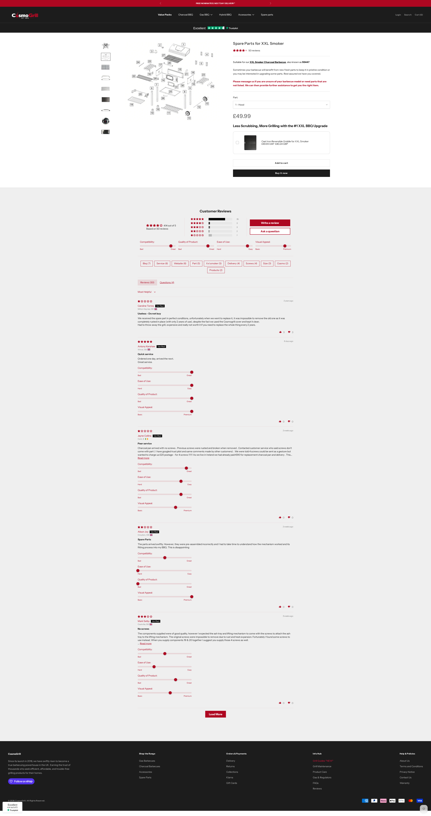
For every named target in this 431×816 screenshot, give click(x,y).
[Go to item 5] (105, 89)
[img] (145, 301)
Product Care (320, 771)
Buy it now (281, 173)
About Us (405, 760)
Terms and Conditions (411, 766)
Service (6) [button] (162, 263)
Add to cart (281, 163)
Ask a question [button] (270, 231)
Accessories (244, 14)
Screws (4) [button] (251, 263)
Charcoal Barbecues (149, 766)
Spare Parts (145, 777)
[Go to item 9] (105, 132)
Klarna (229, 777)
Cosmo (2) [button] (282, 263)
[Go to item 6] (105, 100)
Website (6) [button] (180, 263)
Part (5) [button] (196, 263)
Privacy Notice (407, 771)
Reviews (317, 788)
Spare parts (267, 14)
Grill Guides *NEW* (323, 760)
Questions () (167, 282)
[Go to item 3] (105, 67)
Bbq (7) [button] (147, 263)
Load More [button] (215, 714)
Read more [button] (143, 458)
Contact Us (405, 777)
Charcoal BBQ (185, 14)
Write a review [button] (270, 223)
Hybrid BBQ (225, 14)
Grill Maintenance (322, 766)
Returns (230, 766)
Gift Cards (231, 783)
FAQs (316, 783)
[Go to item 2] (105, 57)
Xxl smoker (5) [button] (214, 263)
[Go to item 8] (105, 121)
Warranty (404, 783)
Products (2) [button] (216, 270)
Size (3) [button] (267, 263)
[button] (197, 219)
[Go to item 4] (105, 78)
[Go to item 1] (105, 45)
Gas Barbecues (147, 760)
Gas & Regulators (322, 777)
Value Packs (165, 14)
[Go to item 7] (105, 110)
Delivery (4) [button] (234, 263)
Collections (232, 771)
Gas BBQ (204, 14)
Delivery (230, 760)
